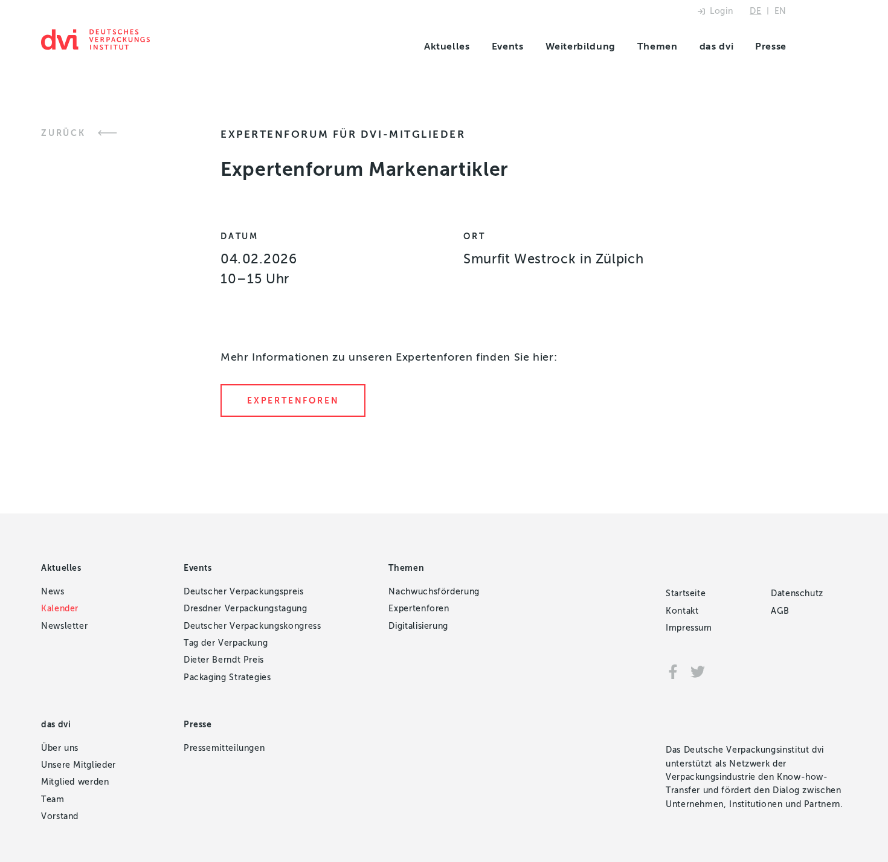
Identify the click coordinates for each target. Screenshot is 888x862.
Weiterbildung (580, 46)
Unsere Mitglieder (78, 765)
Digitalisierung (418, 626)
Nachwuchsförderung (434, 592)
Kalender (60, 608)
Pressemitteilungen (224, 748)
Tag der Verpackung (226, 643)
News (53, 592)
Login (721, 11)
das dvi (716, 46)
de (755, 11)
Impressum (689, 628)
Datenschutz (797, 593)
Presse (771, 46)
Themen (657, 46)
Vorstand (60, 816)
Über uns (60, 748)
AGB (780, 611)
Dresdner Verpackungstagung (245, 608)
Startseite (686, 593)
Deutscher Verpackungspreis (244, 592)
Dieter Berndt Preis (224, 660)
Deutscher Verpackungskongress (252, 626)
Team (53, 799)
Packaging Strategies (227, 677)
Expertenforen (293, 401)
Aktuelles (447, 46)
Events (508, 46)
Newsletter (64, 626)
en (780, 11)
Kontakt (682, 611)
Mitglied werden (75, 782)
